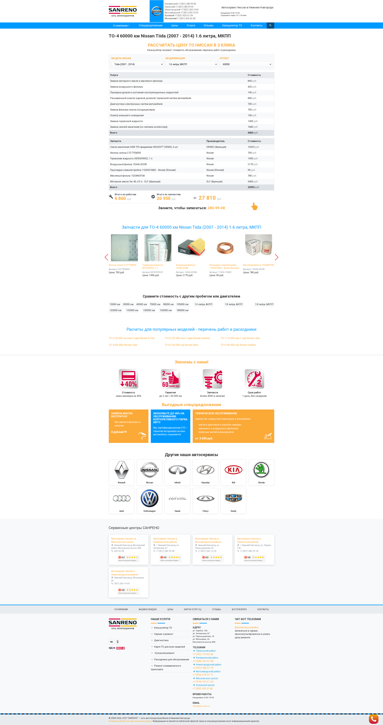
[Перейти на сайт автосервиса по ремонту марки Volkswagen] (149, 501)
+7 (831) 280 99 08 (187, 4)
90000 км (168, 304)
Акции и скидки (147, 609)
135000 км (132, 310)
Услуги (191, 25)
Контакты (257, 25)
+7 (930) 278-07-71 (203, 674)
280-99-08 (216, 208)
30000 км (128, 304)
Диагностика (161, 640)
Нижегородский (172, 9)
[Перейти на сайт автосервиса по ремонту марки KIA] (233, 472)
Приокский (170, 7)
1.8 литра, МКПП (264, 304)
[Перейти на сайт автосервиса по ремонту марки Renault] (121, 472)
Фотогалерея (239, 609)
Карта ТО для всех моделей (169, 646)
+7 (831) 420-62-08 (186, 18)
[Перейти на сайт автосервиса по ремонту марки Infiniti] (177, 472)
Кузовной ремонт (164, 653)
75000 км (155, 304)
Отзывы (209, 25)
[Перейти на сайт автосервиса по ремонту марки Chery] (205, 501)
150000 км (149, 310)
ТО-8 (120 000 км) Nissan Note (181, 344)
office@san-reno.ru (201, 706)
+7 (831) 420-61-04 (184, 15)
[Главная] (123, 11)
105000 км (182, 304)
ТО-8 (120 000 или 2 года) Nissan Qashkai (187, 338)
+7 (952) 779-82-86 (203, 654)
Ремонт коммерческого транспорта (166, 667)
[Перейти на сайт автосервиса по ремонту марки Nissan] (149, 472)
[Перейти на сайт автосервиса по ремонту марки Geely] (233, 501)
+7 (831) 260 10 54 (189, 12)
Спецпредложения (150, 25)
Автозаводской (172, 12)
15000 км (115, 304)
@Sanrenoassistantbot (247, 627)
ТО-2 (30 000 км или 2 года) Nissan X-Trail (132, 338)
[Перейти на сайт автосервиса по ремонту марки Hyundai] (205, 472)
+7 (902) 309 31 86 (203, 688)
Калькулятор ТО (232, 25)
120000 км (115, 310)
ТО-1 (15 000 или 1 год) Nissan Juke (240, 338)
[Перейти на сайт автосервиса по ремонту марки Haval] (177, 501)
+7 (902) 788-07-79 (203, 667)
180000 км (182, 310)
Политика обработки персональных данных (130, 721)
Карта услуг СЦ (192, 609)
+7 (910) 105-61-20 (203, 681)
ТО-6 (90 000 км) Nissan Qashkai (238, 344)
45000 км (141, 304)
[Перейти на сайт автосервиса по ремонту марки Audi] (121, 501)
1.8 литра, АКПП (234, 304)
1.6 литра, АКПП (203, 304)
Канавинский (171, 4)
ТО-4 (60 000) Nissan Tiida (123, 344)
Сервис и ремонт (163, 634)
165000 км (166, 310)
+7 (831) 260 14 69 (190, 9)
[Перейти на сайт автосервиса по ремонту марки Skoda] (261, 472)
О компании (120, 25)
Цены (174, 25)
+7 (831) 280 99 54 (184, 7)
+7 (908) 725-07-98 (203, 661)
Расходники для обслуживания (171, 659)
